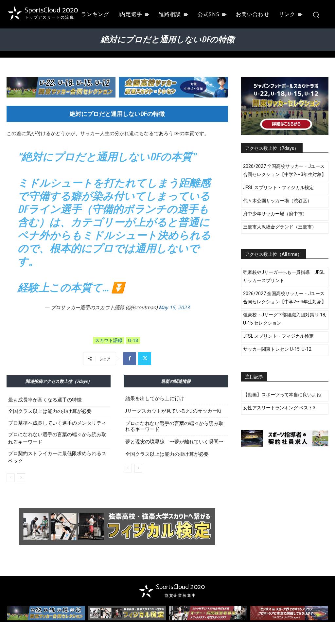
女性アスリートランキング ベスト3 (279, 407)
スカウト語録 (108, 340)
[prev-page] (11, 477)
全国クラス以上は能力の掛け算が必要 (50, 411)
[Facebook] (129, 358)
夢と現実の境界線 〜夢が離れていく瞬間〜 (174, 442)
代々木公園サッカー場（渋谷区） (277, 200)
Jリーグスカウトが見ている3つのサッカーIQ (173, 411)
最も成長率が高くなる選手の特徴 (45, 400)
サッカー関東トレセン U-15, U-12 (277, 349)
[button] (316, 15)
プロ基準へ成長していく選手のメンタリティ (57, 423)
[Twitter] (144, 358)
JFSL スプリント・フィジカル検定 (278, 187)
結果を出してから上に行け (154, 398)
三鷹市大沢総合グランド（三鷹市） (279, 226)
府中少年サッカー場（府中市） (275, 213)
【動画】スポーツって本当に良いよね (282, 394)
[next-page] (21, 477)
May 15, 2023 (174, 307)
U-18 (133, 340)
